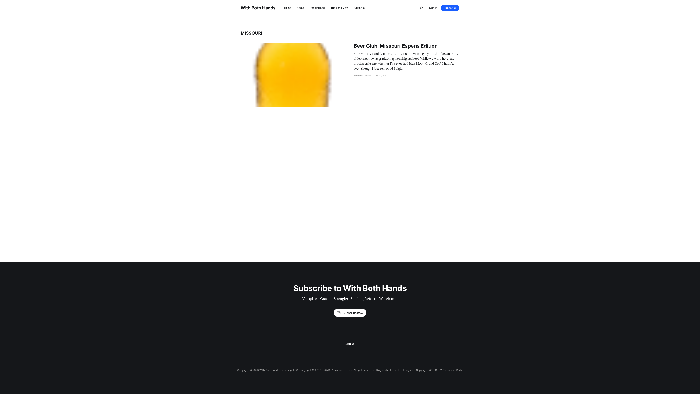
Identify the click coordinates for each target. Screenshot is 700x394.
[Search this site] (421, 8)
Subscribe (450, 7)
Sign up (349, 343)
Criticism (359, 7)
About (300, 7)
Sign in (433, 7)
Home (287, 7)
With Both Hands (258, 8)
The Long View (340, 7)
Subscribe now (353, 313)
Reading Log (317, 7)
